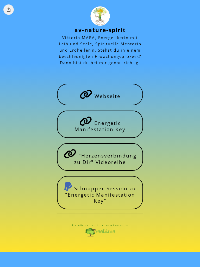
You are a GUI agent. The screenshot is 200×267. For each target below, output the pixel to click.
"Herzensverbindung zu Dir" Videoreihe (105, 158)
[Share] (8, 9)
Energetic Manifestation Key (100, 126)
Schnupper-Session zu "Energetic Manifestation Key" (100, 194)
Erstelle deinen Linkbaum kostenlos (100, 225)
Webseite (107, 96)
